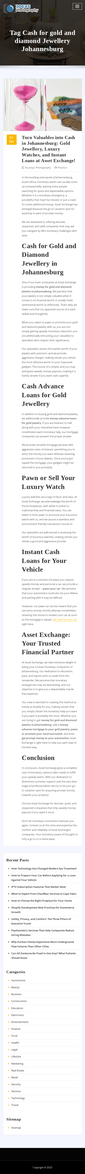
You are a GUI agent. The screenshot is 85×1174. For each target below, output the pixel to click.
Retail (14, 1077)
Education (17, 1008)
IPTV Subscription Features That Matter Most (38, 887)
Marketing (17, 1063)
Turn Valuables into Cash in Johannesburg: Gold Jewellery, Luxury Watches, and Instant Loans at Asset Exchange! (49, 149)
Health (15, 1042)
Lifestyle (16, 1056)
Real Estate (17, 1070)
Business (16, 994)
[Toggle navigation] (77, 6)
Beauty (15, 987)
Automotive (18, 980)
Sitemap (16, 1127)
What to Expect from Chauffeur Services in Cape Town (43, 893)
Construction (19, 1001)
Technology (18, 1098)
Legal (14, 1049)
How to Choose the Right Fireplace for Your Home (41, 900)
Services (16, 1091)
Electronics (17, 1015)
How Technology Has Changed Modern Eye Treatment (43, 868)
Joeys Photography (38, 167)
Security (16, 1084)
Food (14, 1036)
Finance (62, 167)
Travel (14, 1105)
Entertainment (19, 1022)
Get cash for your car (65, 619)
